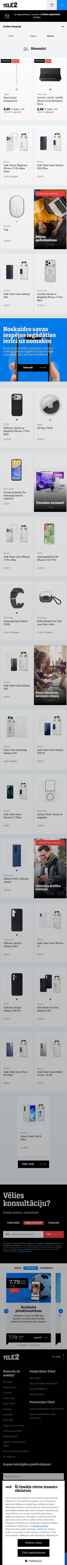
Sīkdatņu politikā (40, 1526)
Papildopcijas (35, 1561)
